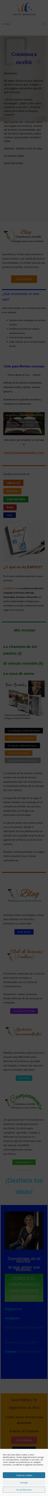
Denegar (24, 1482)
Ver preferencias (24, 1489)
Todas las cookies (24, 1475)
